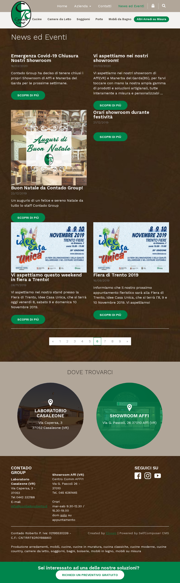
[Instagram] (147, 478)
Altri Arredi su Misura (151, 19)
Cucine (37, 19)
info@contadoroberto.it (29, 506)
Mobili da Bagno (120, 19)
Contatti (104, 6)
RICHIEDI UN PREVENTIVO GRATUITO (90, 575)
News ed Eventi (131, 6)
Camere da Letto (59, 19)
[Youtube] (157, 478)
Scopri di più (28, 95)
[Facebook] (138, 478)
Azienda (81, 6)
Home (62, 6)
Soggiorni (83, 19)
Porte (99, 19)
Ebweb (111, 533)
